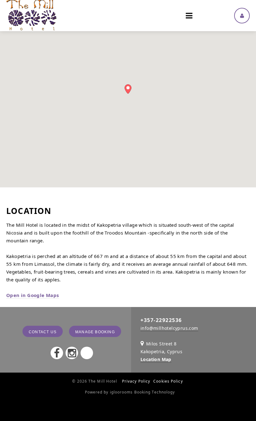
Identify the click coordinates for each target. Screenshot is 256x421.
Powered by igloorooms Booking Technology (130, 392)
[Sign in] (242, 15)
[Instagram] (72, 353)
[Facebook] (57, 353)
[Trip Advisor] (87, 353)
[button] (128, 89)
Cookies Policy (168, 381)
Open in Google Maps (32, 295)
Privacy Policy (136, 381)
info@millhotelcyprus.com (169, 328)
